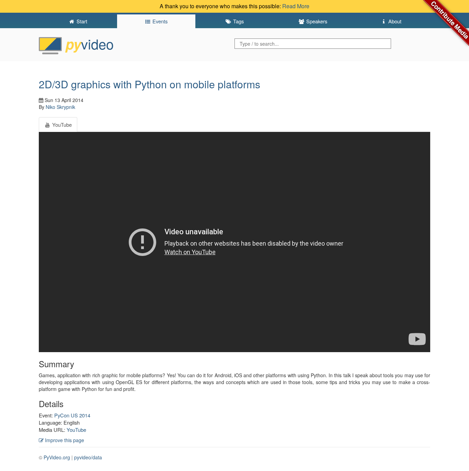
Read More (295, 6)
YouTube (76, 429)
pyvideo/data (88, 457)
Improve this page (64, 440)
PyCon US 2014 (72, 415)
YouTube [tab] (61, 124)
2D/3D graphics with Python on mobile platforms (149, 84)
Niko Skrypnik (60, 106)
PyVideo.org (57, 457)
